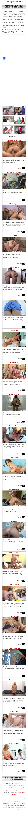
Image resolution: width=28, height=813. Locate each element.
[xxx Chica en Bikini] (14, 347)
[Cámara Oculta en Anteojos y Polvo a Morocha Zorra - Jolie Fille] (19, 133)
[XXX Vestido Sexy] (14, 315)
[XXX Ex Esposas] (14, 220)
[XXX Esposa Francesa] (14, 156)
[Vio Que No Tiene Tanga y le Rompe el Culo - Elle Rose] (8, 133)
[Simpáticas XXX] (14, 410)
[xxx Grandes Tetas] (14, 378)
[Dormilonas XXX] (14, 632)
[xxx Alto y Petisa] (14, 474)
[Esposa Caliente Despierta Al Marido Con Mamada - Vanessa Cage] (8, 114)
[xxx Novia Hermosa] (14, 283)
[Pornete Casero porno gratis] (14, 505)
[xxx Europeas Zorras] (14, 442)
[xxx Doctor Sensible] (14, 759)
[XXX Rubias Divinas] (14, 569)
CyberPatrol (21, 792)
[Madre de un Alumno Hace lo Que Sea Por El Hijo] (8, 121)
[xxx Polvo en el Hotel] (14, 600)
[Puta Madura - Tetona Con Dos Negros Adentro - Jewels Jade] (19, 114)
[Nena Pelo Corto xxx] (14, 696)
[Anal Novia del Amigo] (14, 727)
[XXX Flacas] (14, 251)
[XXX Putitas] (14, 537)
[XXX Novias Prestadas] (14, 188)
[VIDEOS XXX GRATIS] (14, 9)
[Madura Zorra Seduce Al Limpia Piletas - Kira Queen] (19, 124)
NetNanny (14, 794)
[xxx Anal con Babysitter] (14, 664)
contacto (17, 801)
